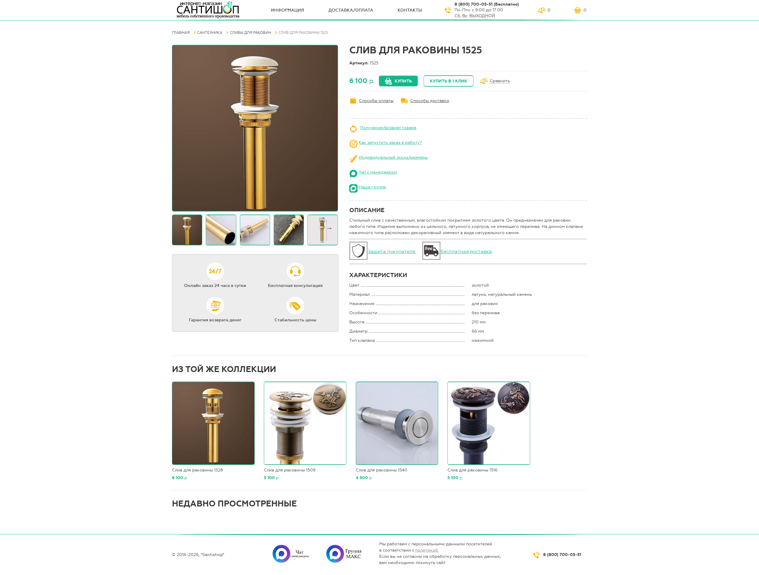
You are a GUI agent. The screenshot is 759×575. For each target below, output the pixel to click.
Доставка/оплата (351, 10)
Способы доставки (429, 100)
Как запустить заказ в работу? (390, 142)
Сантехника (209, 33)
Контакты (410, 10)
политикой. (427, 550)
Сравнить (500, 81)
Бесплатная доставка (466, 251)
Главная (181, 33)
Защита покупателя (392, 251)
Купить (403, 81)
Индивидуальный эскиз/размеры (393, 157)
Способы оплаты (376, 100)
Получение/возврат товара (388, 127)
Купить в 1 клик (448, 81)
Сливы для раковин (250, 33)
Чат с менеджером (378, 172)
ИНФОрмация (287, 10)
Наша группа (372, 187)
